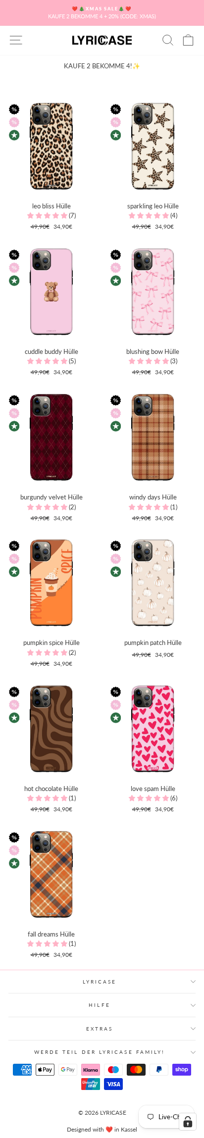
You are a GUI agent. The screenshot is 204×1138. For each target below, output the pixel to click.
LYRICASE (100, 982)
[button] (48, 215)
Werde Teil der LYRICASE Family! (99, 1052)
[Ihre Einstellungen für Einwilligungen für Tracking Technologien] (187, 1121)
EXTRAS (99, 1029)
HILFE (99, 1005)
